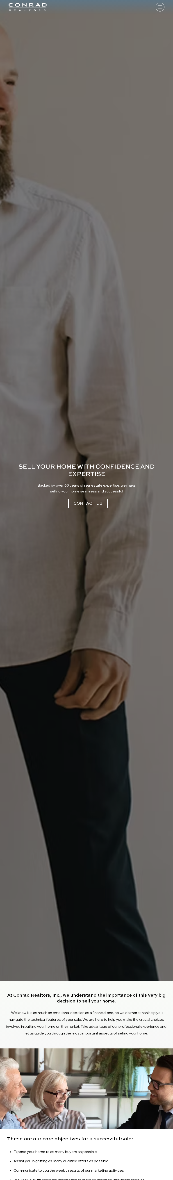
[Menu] (160, 7)
